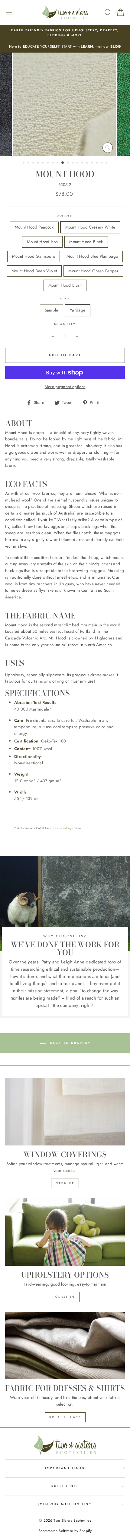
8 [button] (58, 163)
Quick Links (65, 1486)
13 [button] (82, 163)
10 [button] (68, 163)
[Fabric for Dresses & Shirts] (65, 1345)
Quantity (65, 324)
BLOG (115, 46)
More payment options (65, 387)
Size (65, 299)
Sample (51, 310)
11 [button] (73, 163)
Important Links (65, 1468)
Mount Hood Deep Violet (34, 271)
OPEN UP (65, 1183)
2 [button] (29, 163)
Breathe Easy (65, 1417)
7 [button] (53, 163)
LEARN (87, 46)
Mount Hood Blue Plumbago (92, 256)
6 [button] (48, 163)
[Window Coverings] (65, 1112)
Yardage (77, 310)
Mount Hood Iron (42, 242)
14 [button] (87, 163)
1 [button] (24, 163)
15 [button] (92, 163)
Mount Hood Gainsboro (33, 256)
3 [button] (33, 163)
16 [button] (97, 163)
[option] (65, 39)
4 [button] (38, 163)
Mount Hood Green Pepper (93, 271)
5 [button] (43, 163)
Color (64, 216)
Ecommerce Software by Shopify (65, 1531)
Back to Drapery (69, 1043)
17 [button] (102, 163)
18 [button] (107, 163)
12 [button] (78, 163)
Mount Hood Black (86, 242)
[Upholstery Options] (65, 1232)
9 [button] (62, 162)
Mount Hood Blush (65, 285)
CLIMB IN (65, 1296)
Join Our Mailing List (64, 1504)
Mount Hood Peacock (34, 227)
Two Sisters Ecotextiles (72, 1520)
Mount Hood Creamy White (90, 227)
